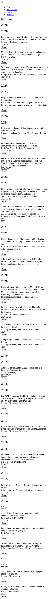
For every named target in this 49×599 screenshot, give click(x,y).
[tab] (27, 7)
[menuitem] (9, 7)
